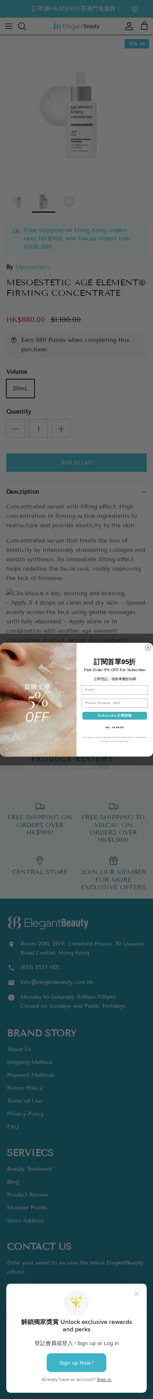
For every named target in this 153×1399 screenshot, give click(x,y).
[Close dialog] (148, 647)
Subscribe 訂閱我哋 (115, 715)
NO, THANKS (115, 727)
